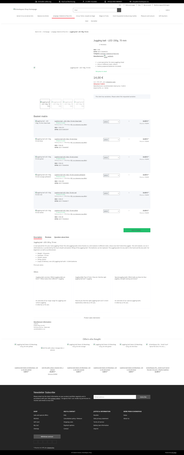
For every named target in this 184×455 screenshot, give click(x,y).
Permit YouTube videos (52, 295)
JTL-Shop (174, 452)
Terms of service (99, 422)
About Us (126, 418)
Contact (66, 429)
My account (147, 5)
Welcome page (130, 5)
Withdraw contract (47, 436)
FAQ (139, 5)
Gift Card (36, 422)
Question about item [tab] (61, 237)
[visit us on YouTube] (40, 442)
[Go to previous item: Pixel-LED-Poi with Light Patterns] (144, 32)
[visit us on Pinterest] (45, 442)
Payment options (69, 425)
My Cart (36, 425)
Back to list (38, 32)
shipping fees (50, 447)
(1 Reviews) (102, 44)
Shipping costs (68, 422)
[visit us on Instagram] (50, 442)
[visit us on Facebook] (36, 442)
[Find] (119, 10)
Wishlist (36, 418)
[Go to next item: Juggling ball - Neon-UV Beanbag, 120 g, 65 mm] (148, 32)
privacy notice (55, 398)
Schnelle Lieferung (44, 2)
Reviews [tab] (48, 237)
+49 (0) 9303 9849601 (114, 2)
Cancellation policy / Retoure (73, 418)
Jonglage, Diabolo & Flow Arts (109, 54)
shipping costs (110, 82)
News (125, 415)
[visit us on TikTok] (54, 442)
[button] (156, 10)
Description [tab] (38, 237)
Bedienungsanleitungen (162, 5)
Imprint (96, 429)
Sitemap (36, 429)
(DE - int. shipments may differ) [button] (78, 124)
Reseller (96, 415)
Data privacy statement (101, 418)
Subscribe (143, 397)
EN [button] (120, 5)
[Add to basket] (35, 38)
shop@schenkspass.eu (140, 2)
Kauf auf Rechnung (68, 2)
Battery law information (101, 425)
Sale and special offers (41, 415)
